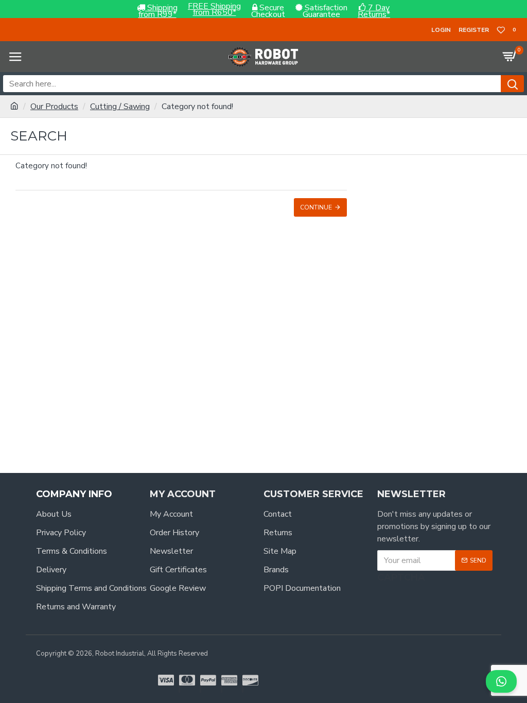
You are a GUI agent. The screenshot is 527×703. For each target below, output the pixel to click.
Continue (316, 207)
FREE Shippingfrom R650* (214, 9)
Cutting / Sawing (120, 106)
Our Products (54, 106)
